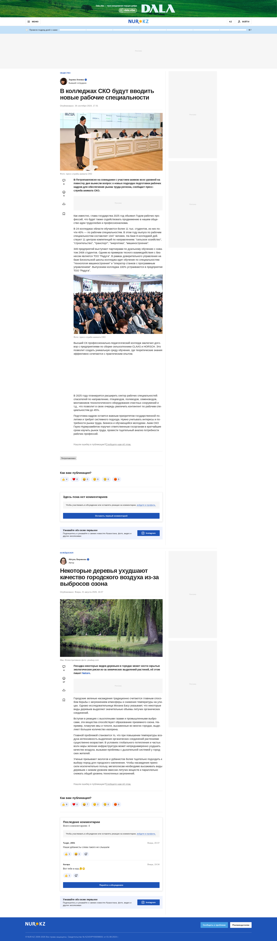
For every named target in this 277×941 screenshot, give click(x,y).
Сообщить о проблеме (214, 925)
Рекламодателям (240, 925)
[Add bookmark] (63, 213)
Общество (65, 73)
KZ (230, 21)
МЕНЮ (35, 21)
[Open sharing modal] (64, 203)
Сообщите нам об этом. (118, 444)
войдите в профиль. (146, 505)
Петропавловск (68, 458)
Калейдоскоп (66, 553)
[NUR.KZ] (138, 21)
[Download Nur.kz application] (138, 8)
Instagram (151, 533)
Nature (86, 673)
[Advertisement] (138, 50)
